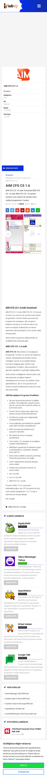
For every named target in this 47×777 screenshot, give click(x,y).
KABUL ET (23, 765)
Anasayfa (9, 175)
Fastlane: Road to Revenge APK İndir (19, 704)
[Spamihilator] (10, 595)
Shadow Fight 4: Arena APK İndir (17, 699)
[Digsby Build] (10, 528)
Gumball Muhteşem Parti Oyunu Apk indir (21, 714)
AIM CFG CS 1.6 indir (17, 507)
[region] (23, 758)
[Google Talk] (10, 659)
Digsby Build (24, 523)
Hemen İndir (11, 549)
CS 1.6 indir (10, 499)
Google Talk (24, 655)
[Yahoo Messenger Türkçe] (10, 561)
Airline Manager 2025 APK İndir (17, 694)
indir (21, 204)
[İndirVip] (11, 6)
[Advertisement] (23, 39)
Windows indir (11, 168)
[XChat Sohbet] (10, 628)
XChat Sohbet (25, 624)
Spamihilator (24, 590)
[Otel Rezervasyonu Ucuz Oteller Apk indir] (7, 731)
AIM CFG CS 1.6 (18, 186)
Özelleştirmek (23, 772)
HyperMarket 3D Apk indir (15, 709)
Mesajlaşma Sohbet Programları (18, 178)
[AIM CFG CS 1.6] (23, 74)
